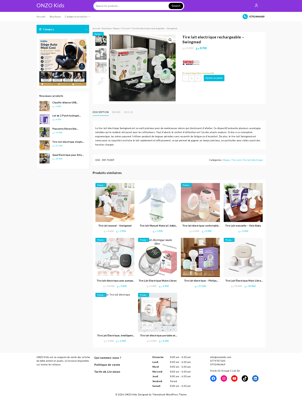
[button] (170, 40)
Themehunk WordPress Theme (169, 394)
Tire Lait (125, 28)
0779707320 (217, 360)
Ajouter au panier (214, 78)
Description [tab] (101, 112)
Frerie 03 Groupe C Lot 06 (225, 370)
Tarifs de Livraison (107, 371)
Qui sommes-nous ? (107, 357)
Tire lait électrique (252, 160)
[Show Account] (256, 6)
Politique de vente (107, 364)
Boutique (107, 28)
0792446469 (257, 16)
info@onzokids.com (220, 357)
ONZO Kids (50, 5)
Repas (116, 28)
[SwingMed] (191, 62)
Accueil (96, 28)
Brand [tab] (116, 112)
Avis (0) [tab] (128, 112)
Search (175, 5)
